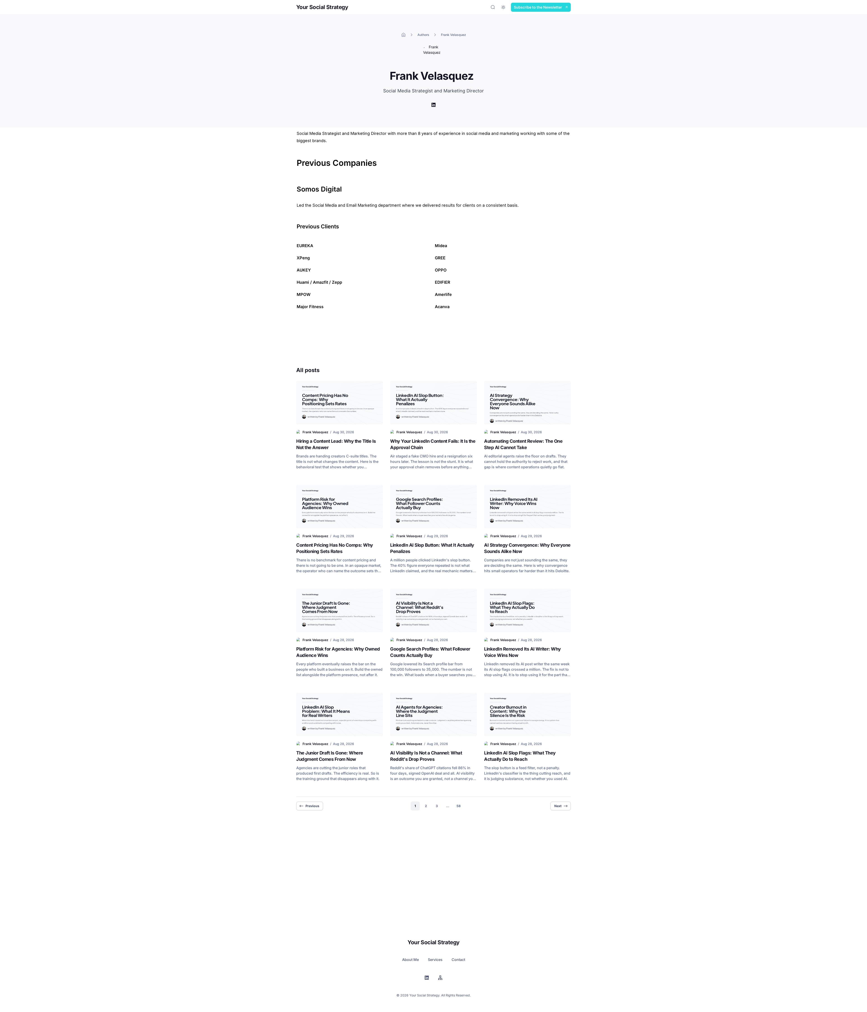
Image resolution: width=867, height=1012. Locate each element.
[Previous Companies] (294, 160)
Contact (458, 959)
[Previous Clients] (294, 225)
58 (459, 806)
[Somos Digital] (294, 187)
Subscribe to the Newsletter (538, 7)
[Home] (403, 35)
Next (558, 806)
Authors (423, 35)
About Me (410, 959)
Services (435, 959)
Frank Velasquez (453, 35)
